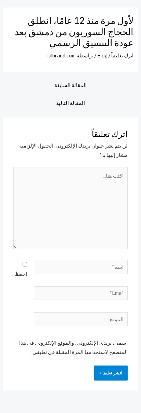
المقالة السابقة (70, 85)
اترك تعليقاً (122, 55)
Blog (102, 55)
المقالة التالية (70, 103)
